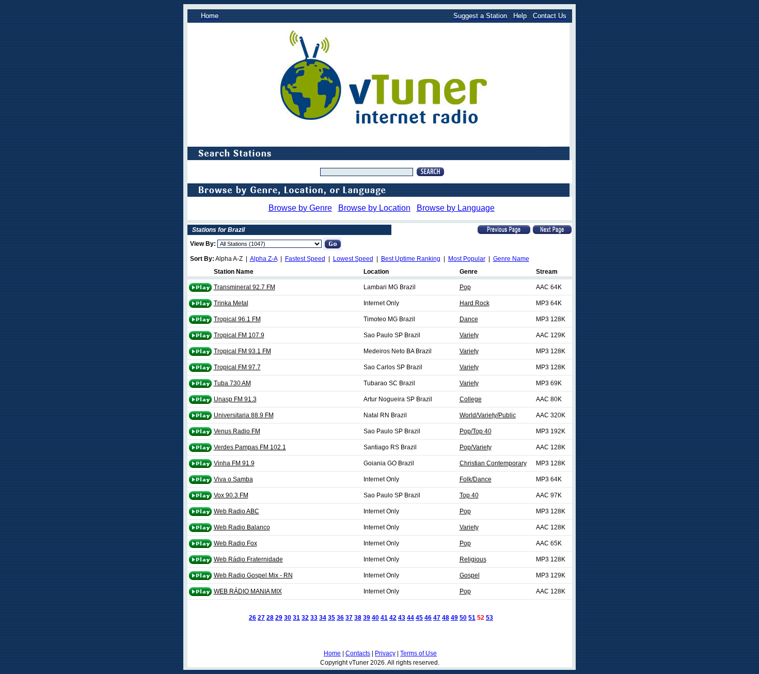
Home (332, 653)
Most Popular (466, 258)
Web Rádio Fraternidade (248, 559)
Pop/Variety (476, 447)
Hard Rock (474, 303)
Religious (473, 559)
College (471, 399)
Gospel (470, 575)
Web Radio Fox (235, 543)
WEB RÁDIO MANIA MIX (248, 591)
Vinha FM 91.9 (234, 463)
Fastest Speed (305, 258)
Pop (465, 287)
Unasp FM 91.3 (235, 399)
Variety (469, 335)
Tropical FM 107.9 (239, 335)
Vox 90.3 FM (231, 495)
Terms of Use (418, 653)
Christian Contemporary (493, 463)
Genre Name (511, 258)
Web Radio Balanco (242, 527)
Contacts (357, 653)
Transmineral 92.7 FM (244, 287)
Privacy (385, 653)
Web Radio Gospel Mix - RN (253, 575)
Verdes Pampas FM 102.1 (250, 447)
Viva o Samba (233, 479)
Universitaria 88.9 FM (244, 415)
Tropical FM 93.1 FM (242, 351)
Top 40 (469, 495)
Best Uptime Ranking (410, 258)
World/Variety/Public (488, 415)
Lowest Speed (353, 258)
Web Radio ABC (236, 511)
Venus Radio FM (237, 431)
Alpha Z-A (263, 258)
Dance (469, 319)
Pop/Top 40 (476, 431)
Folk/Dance (476, 479)
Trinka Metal (231, 303)
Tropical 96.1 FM (237, 319)
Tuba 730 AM (232, 383)
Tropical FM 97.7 (237, 367)
